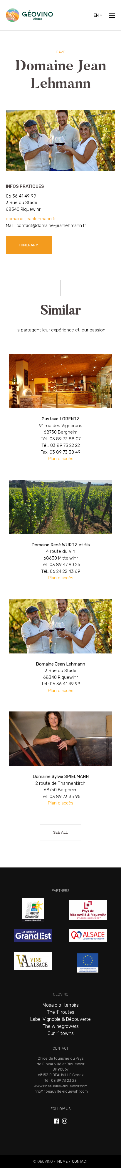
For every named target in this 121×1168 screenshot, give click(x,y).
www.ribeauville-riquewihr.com (61, 1086)
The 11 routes (60, 1012)
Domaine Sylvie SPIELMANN (60, 763)
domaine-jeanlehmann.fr (31, 218)
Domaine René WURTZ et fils (60, 535)
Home (62, 1161)
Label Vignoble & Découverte (60, 1019)
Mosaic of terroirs (61, 1005)
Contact (80, 1161)
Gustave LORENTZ (60, 412)
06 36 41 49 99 (21, 196)
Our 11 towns (61, 1033)
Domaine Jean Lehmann (60, 651)
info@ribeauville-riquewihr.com (60, 1091)
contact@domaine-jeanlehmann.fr (51, 225)
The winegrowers (61, 1026)
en (96, 15)
